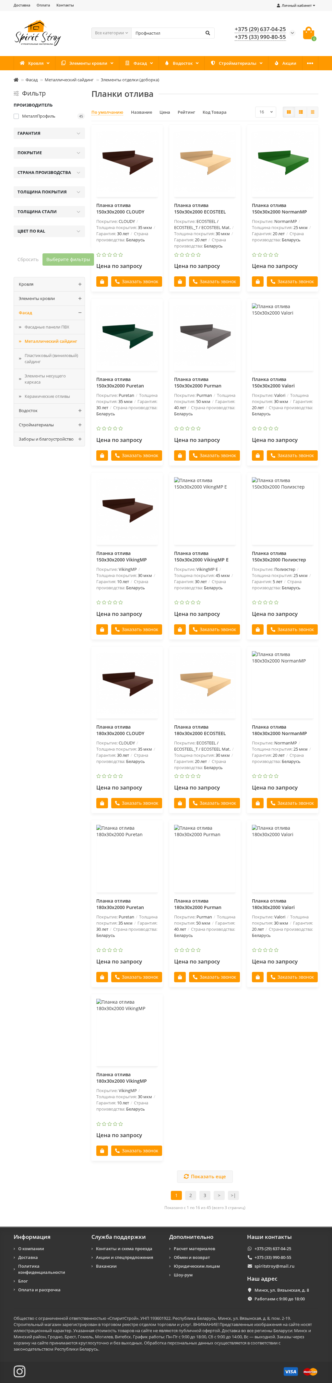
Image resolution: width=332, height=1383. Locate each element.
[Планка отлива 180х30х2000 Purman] (205, 857)
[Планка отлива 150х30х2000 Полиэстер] (283, 509)
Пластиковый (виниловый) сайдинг (51, 358)
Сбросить (28, 259)
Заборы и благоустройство (46, 439)
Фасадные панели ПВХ (47, 327)
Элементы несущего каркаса (45, 379)
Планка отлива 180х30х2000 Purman (197, 904)
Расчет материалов (194, 1248)
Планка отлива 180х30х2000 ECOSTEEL (200, 730)
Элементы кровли (88, 63)
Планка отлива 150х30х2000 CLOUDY (120, 208)
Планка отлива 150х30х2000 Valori (273, 382)
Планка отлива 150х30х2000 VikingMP (121, 556)
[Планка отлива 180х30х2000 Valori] (283, 857)
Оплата (43, 5)
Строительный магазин (37, 1324)
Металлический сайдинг (69, 80)
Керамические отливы (47, 396)
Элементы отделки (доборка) (130, 80)
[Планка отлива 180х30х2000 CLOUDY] (127, 683)
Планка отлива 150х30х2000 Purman (197, 382)
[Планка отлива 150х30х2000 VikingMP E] (205, 509)
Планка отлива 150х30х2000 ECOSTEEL (200, 208)
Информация (32, 1237)
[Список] (301, 112)
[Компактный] (312, 112)
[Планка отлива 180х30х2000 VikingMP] (127, 1031)
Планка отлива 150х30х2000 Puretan (120, 382)
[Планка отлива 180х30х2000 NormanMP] (283, 683)
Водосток (183, 63)
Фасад (140, 63)
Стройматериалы (237, 63)
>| (233, 1195)
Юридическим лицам (197, 1266)
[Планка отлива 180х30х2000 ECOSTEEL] (205, 683)
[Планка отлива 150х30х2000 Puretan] (127, 335)
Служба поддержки (118, 1237)
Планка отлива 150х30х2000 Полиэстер (279, 556)
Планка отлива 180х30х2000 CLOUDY (120, 730)
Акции (289, 63)
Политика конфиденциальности (41, 1269)
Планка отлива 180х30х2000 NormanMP (279, 730)
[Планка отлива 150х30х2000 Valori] (283, 335)
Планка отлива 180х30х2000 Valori (273, 904)
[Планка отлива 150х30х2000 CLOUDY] (127, 162)
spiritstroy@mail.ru (274, 1266)
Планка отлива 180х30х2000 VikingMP (121, 1077)
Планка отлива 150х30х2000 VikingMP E (201, 556)
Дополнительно (191, 1237)
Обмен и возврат (192, 1257)
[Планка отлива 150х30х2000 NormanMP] (283, 162)
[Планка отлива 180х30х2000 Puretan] (127, 857)
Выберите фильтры (68, 259)
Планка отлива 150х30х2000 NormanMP (279, 208)
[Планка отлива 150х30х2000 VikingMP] (127, 509)
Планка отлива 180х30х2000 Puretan (120, 904)
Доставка (22, 5)
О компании (31, 1248)
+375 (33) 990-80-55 (260, 36)
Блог (23, 1281)
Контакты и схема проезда (124, 1248)
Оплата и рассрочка (39, 1290)
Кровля (35, 63)
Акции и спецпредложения (124, 1257)
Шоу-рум (183, 1275)
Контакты (65, 5)
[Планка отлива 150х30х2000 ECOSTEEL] (205, 162)
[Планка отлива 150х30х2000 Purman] (205, 335)
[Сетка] (289, 112)
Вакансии (106, 1266)
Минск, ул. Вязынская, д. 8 (282, 1290)
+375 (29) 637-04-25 (260, 29)
